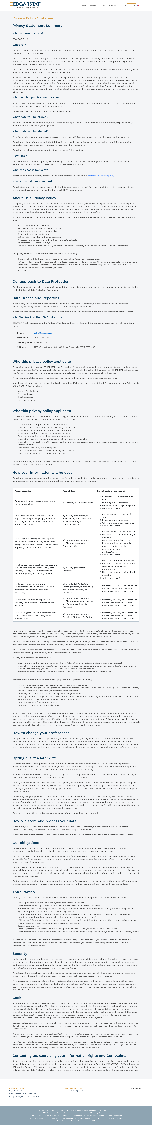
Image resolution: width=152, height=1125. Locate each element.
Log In (132, 5)
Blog (123, 5)
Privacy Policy (84, 1110)
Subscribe (113, 5)
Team (102, 5)
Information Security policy (100, 175)
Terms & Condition (106, 1110)
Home (83, 5)
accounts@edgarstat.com (76, 1091)
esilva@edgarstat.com (44, 333)
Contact (93, 5)
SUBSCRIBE (136, 1089)
